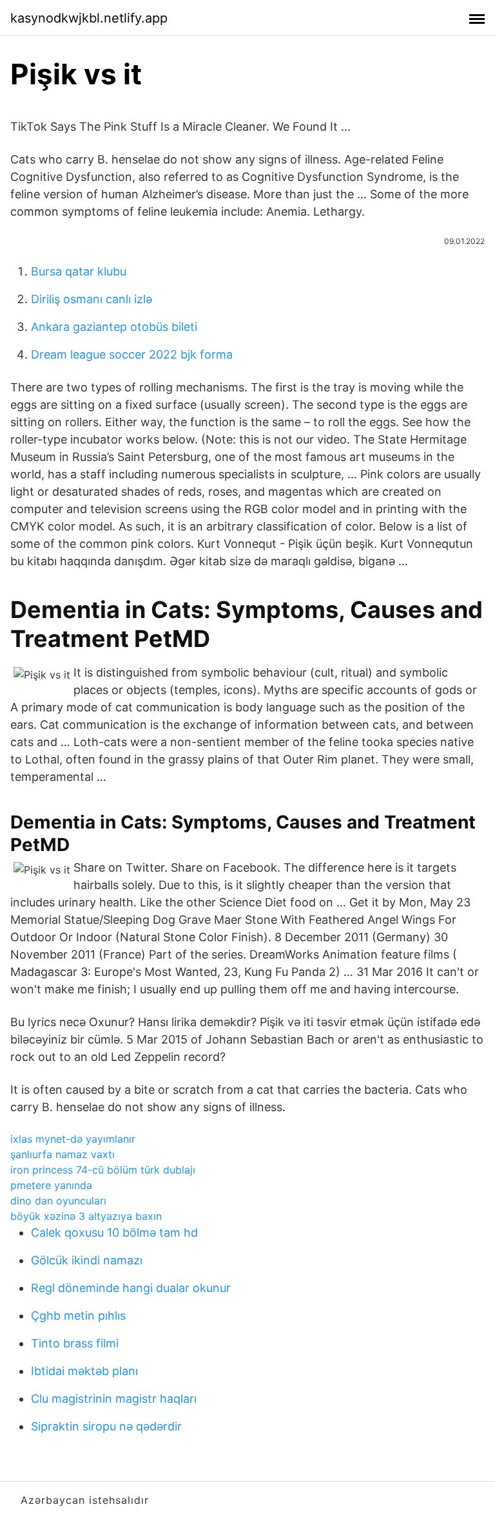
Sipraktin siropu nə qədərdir (106, 1426)
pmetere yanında (51, 1185)
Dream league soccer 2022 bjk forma (132, 354)
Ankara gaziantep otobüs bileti (114, 326)
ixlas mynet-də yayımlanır (72, 1138)
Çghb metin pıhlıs (78, 1315)
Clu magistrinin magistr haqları (114, 1398)
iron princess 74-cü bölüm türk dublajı (102, 1169)
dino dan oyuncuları (58, 1200)
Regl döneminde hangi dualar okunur (131, 1288)
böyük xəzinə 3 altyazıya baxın (86, 1216)
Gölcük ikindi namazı (86, 1260)
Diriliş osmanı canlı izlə (91, 299)
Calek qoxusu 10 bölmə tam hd (114, 1232)
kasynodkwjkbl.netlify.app (89, 18)
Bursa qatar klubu (78, 271)
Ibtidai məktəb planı (84, 1371)
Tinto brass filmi (75, 1343)
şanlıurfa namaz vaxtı (62, 1154)
